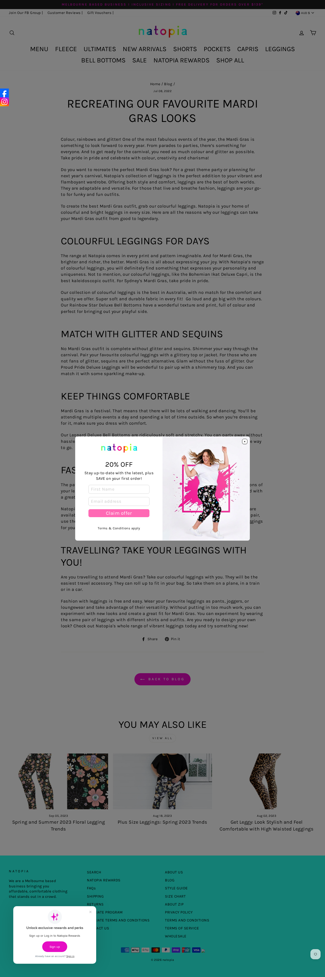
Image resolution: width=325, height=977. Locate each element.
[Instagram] (4, 101)
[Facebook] (4, 93)
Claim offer (119, 513)
